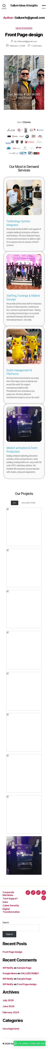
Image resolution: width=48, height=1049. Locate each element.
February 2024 (11, 1012)
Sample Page (24, 967)
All (14, 503)
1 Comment (36, 46)
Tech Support (10, 898)
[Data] (38, 892)
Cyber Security (11, 905)
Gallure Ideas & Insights (24, 5)
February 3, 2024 (17, 46)
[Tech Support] (33, 892)
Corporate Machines (8, 894)
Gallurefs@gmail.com (27, 41)
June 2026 (8, 1006)
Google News (10, 973)
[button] (29, 1043)
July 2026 (8, 1000)
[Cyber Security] (43, 892)
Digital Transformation (11, 910)
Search (6, 922)
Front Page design (24, 34)
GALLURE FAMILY (29, 973)
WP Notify (8, 967)
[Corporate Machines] (28, 892)
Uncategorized (24, 28)
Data (5, 902)
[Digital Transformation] (43, 898)
